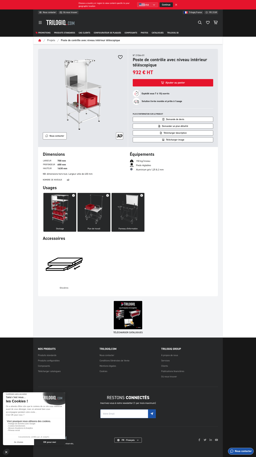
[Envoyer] (152, 413)
